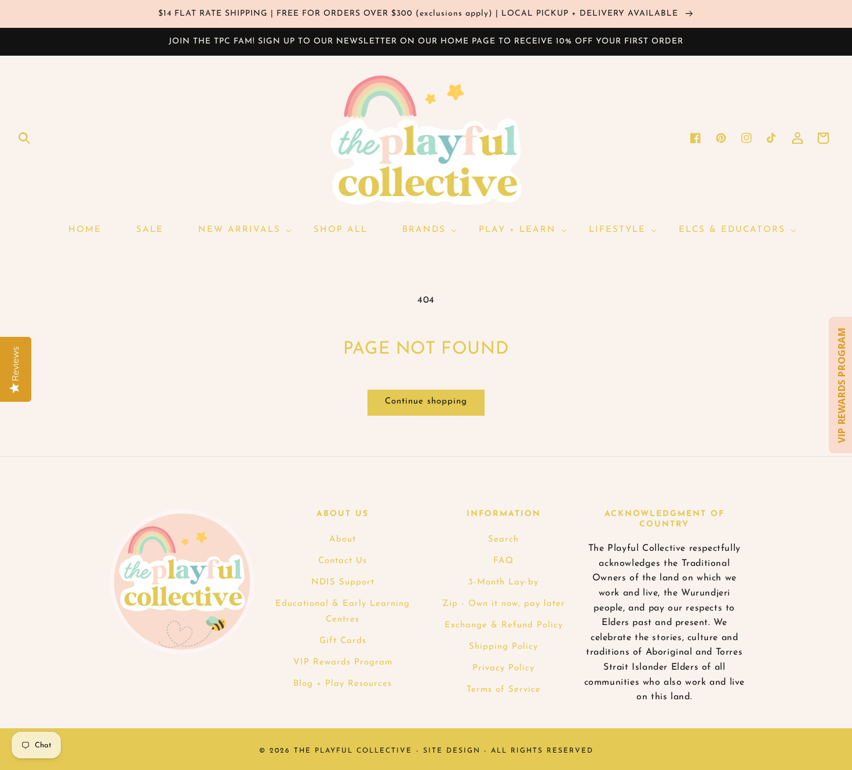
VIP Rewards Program (342, 662)
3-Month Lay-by (503, 582)
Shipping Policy (503, 646)
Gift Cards (342, 641)
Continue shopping (426, 401)
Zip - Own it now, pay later (503, 604)
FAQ (503, 561)
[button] (24, 138)
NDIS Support (342, 582)
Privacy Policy (503, 668)
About (342, 539)
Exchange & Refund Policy (504, 625)
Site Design (451, 750)
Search (503, 539)
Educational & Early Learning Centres (342, 612)
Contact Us (342, 561)
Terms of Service (504, 689)
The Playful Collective (353, 750)
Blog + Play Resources (342, 684)
